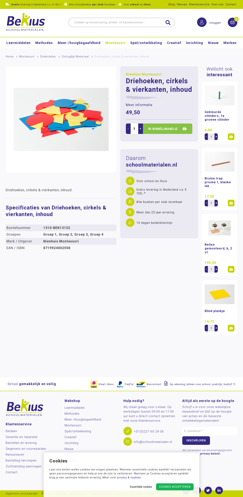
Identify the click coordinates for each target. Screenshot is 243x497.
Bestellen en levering (21, 443)
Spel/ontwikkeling (146, 43)
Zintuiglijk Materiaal (75, 56)
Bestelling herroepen (21, 460)
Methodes (44, 43)
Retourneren (15, 454)
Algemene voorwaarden (22, 493)
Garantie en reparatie (22, 437)
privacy (122, 477)
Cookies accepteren (175, 486)
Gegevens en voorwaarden (26, 449)
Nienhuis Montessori (144, 74)
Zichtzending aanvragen (24, 466)
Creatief (174, 43)
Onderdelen (48, 56)
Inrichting (194, 43)
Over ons (217, 4)
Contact (231, 4)
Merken (230, 43)
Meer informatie (139, 105)
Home (10, 56)
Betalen (11, 431)
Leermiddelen (18, 43)
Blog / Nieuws (178, 4)
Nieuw (213, 43)
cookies (135, 477)
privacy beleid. (210, 453)
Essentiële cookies (141, 486)
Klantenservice (199, 4)
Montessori (115, 43)
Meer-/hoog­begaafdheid (79, 43)
